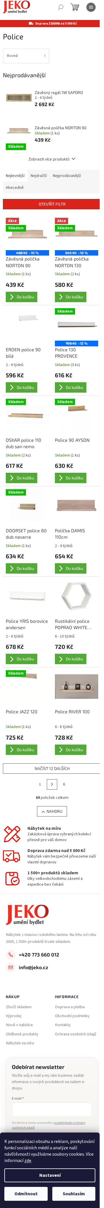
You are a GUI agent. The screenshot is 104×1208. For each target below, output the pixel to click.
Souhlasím (74, 1194)
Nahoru (54, 811)
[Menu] (91, 7)
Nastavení (50, 1175)
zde (27, 1160)
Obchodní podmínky (72, 1016)
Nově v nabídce (19, 1025)
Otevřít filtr (52, 204)
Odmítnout (26, 1194)
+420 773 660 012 (39, 954)
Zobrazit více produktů (49, 158)
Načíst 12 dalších (52, 768)
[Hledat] (60, 7)
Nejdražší (39, 176)
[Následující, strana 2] (52, 784)
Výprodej (13, 1016)
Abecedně (15, 188)
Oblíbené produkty (22, 1034)
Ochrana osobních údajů (75, 1034)
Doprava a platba (70, 1007)
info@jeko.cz (33, 967)
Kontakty (63, 1025)
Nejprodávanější (67, 176)
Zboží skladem (18, 1007)
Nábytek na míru (20, 1043)
